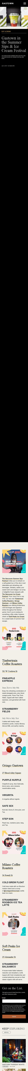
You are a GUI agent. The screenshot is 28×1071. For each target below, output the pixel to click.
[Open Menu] (25, 3)
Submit (14, 1016)
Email (3, 997)
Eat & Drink (6, 31)
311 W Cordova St (9, 671)
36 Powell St (7, 875)
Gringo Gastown (12, 765)
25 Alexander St (9, 957)
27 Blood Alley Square (11, 773)
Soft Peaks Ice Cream (16, 616)
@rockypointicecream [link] (12, 891)
